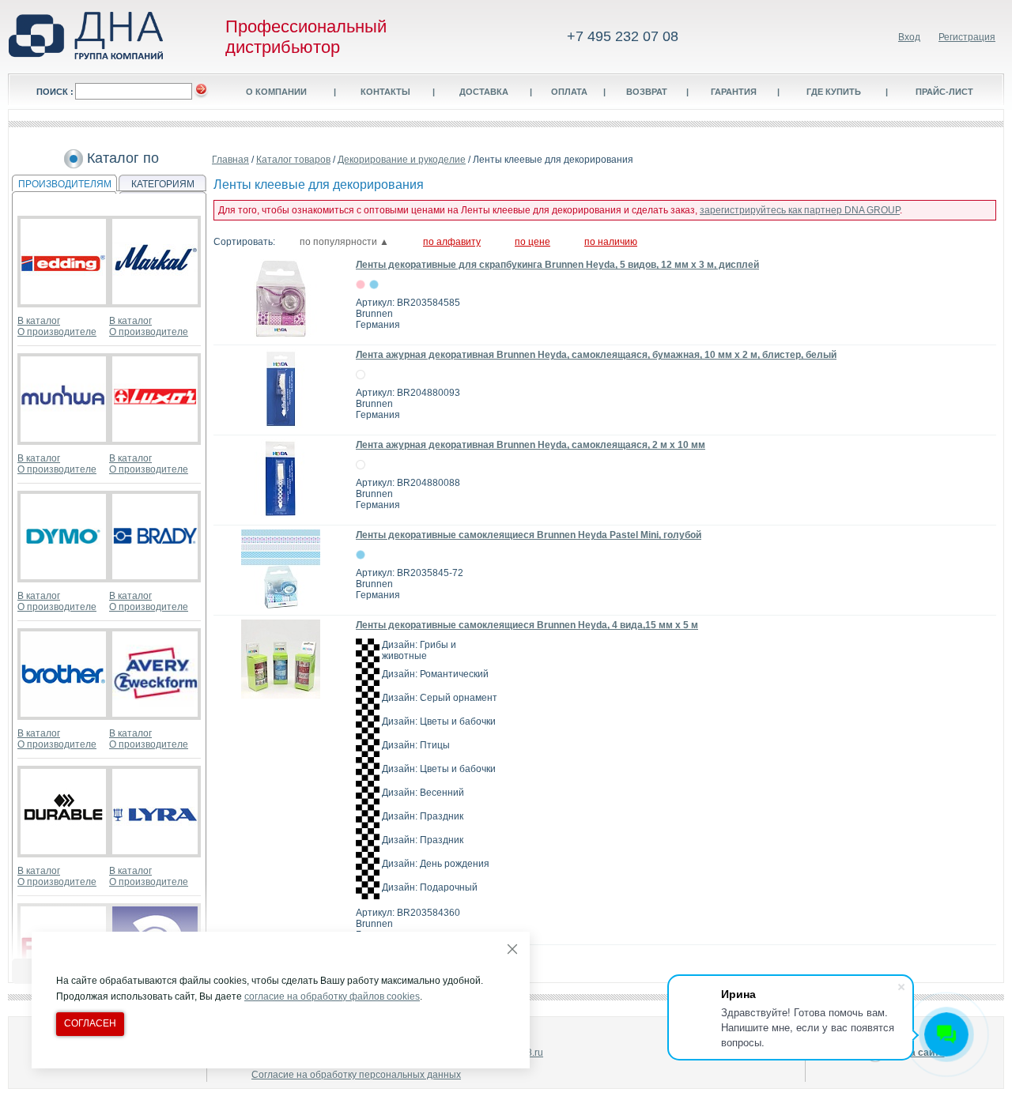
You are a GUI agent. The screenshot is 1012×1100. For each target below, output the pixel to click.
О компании (276, 91)
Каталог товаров (293, 159)
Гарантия (734, 91)
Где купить (833, 91)
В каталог (38, 320)
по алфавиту (452, 241)
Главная (230, 159)
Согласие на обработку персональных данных (356, 1074)
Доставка (483, 91)
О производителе (56, 331)
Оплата (569, 91)
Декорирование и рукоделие (402, 159)
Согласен (90, 1023)
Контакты (385, 91)
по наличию (610, 241)
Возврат (646, 91)
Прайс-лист (944, 91)
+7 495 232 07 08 (622, 36)
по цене (532, 241)
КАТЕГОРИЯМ (162, 184)
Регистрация (966, 37)
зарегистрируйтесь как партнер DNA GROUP (800, 210)
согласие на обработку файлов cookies (332, 996)
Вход (909, 37)
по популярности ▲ (344, 241)
